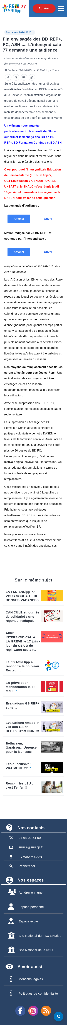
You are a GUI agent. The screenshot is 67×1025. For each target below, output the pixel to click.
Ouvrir (48, 218)
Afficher (19, 218)
